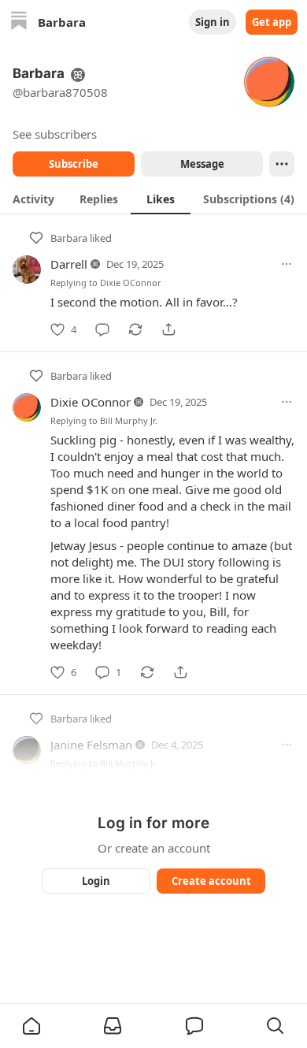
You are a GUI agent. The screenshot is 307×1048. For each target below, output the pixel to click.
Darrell (68, 264)
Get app (271, 22)
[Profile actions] (281, 164)
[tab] (33, 198)
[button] (31, 1026)
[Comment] (102, 329)
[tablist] (153, 198)
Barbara (68, 238)
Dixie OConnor (130, 282)
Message (202, 164)
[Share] (168, 329)
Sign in (212, 22)
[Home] (18, 22)
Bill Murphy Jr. (128, 420)
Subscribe (73, 164)
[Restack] (135, 329)
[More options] (286, 264)
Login (96, 881)
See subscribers (55, 134)
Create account (211, 881)
